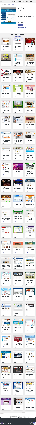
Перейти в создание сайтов (22, 27)
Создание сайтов (12, 1)
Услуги (27, 1)
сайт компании (23, 20)
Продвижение (19, 1)
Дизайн (24, 1)
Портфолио (32, 1)
